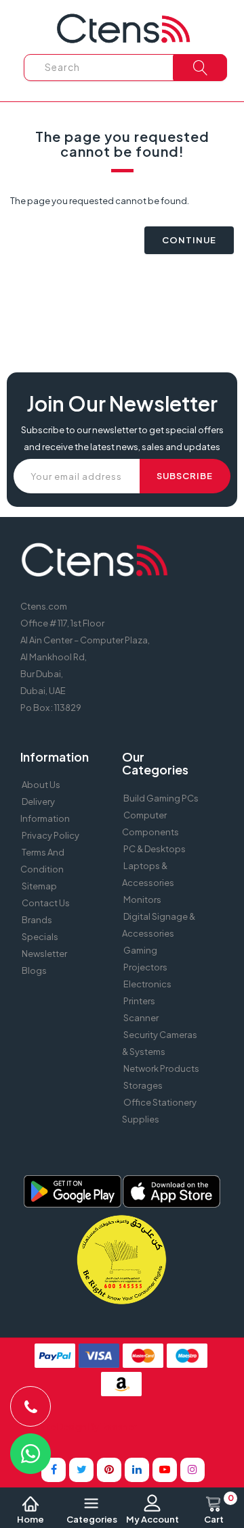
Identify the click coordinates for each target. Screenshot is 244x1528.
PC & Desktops (154, 848)
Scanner (141, 1017)
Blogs (34, 970)
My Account (152, 1519)
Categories (91, 1519)
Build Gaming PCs (161, 798)
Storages (143, 1085)
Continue (189, 240)
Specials (40, 936)
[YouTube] (164, 1470)
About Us (41, 784)
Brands (37, 919)
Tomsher (118, 1426)
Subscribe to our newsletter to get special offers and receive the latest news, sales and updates (122, 438)
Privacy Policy (50, 835)
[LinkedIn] (137, 1470)
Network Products (161, 1068)
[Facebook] (53, 1470)
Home (30, 1519)
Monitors (142, 899)
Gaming (140, 950)
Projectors (145, 967)
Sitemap (39, 886)
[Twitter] (81, 1470)
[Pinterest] (109, 1470)
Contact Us (46, 902)
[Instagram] (192, 1470)
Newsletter (44, 953)
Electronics (147, 984)
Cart (219, 1510)
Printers (139, 1000)
